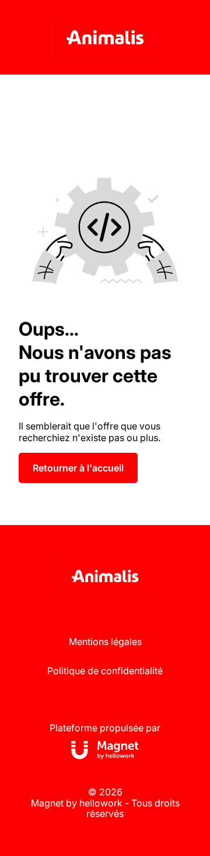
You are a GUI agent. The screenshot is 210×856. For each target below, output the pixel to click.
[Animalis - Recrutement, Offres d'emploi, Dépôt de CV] (105, 37)
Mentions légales (105, 641)
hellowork (101, 803)
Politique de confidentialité (105, 670)
